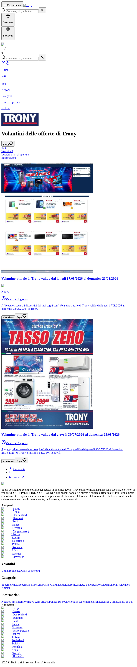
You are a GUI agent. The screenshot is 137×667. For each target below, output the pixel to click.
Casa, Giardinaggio (54, 584)
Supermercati (8, 584)
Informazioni (8, 157)
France (15, 524)
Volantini (7, 151)
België (16, 508)
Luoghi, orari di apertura (15, 154)
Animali (6, 587)
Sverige (16, 553)
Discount (21, 584)
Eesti (15, 521)
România (17, 547)
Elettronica (71, 584)
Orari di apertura (30, 570)
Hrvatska (17, 527)
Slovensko (18, 556)
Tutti (4, 148)
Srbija (15, 550)
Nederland (18, 540)
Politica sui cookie (59, 601)
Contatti (128, 601)
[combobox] (22, 11)
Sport (98, 584)
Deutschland (20, 515)
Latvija (16, 537)
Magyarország (21, 531)
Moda (104, 584)
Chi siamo (15, 601)
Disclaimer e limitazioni (110, 601)
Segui (19, 317)
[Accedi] (2, 42)
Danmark (18, 518)
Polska (16, 544)
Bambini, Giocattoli (119, 584)
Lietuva (15, 534)
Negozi (17, 570)
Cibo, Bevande (34, 584)
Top (11, 570)
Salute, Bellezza (86, 584)
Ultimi (5, 570)
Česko (16, 511)
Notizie (5, 601)
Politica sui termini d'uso (83, 601)
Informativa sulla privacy (35, 601)
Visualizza (8, 317)
